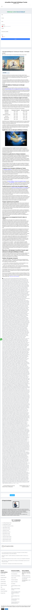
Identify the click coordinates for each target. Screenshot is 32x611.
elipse (5, 343)
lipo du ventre (4, 382)
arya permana (10, 288)
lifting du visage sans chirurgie (6, 378)
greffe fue (3, 354)
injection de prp (26, 370)
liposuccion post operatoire (25, 399)
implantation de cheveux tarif (21, 362)
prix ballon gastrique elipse (10, 422)
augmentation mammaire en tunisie (11, 292)
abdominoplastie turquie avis (17, 280)
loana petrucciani (14, 406)
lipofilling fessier (27, 383)
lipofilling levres (22, 385)
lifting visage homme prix (13, 380)
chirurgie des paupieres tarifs (20, 307)
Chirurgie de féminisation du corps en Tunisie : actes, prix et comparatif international (16, 558)
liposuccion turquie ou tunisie (11, 401)
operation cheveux (9, 413)
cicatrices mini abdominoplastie (10, 330)
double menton (23, 341)
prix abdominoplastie (12, 421)
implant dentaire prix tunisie (22, 358)
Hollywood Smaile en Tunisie (7, 539)
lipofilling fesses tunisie (20, 383)
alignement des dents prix (13, 287)
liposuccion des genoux (8, 393)
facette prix (20, 346)
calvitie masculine (13, 301)
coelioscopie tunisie (11, 333)
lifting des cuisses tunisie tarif (10, 377)
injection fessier (13, 371)
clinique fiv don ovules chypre (20, 332)
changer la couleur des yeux (20, 304)
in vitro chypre (26, 366)
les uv (10, 375)
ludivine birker (14, 407)
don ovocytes (13, 341)
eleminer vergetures (18, 342)
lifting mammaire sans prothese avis (16, 379)
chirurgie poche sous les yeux (14, 325)
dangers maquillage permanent (15, 339)
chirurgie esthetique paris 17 (12, 315)
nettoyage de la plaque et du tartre (14, 412)
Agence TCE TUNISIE (14, 581)
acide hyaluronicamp (8, 281)
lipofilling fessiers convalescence (13, 384)
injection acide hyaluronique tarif (7, 369)
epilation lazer (23, 344)
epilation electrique (10, 344)
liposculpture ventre (11, 389)
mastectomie (4, 409)
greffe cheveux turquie (24, 353)
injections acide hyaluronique (25, 372)
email (7, 343)
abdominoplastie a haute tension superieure (20, 278)
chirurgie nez (6, 324)
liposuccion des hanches (15, 393)
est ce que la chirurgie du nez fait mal (9, 345)
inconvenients (4, 367)
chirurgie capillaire (11, 305)
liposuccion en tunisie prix (8, 395)
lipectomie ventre (22, 381)
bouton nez (14, 300)
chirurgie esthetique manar (16, 313)
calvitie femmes (26, 300)
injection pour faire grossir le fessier (7, 372)
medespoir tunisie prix (22, 409)
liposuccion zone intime (20, 403)
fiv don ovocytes (26, 348)
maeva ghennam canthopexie (20, 407)
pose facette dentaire (15, 420)
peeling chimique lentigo (23, 416)
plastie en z (22, 419)
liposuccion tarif (4, 400)
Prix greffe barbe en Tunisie (7, 524)
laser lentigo (15, 374)
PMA (1, 587)
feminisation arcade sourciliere (22, 347)
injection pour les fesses (16, 372)
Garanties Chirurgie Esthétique (15, 575)
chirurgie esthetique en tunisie (8, 311)
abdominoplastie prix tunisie (15, 279)
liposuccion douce (22, 393)
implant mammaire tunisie (9, 361)
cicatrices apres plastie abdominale (7, 329)
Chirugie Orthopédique (4, 591)
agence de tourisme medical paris (23, 284)
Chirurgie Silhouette (3, 577)
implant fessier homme (10, 359)
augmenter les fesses (18, 295)
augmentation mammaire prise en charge (22, 292)
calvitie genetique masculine (6, 301)
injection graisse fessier (19, 371)
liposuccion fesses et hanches (12, 396)
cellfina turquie (22, 302)
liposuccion (24, 389)
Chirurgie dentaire (3, 581)
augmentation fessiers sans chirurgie (7, 291)
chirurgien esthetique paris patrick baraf (11, 327)
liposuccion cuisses (23, 391)
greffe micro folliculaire (9, 354)
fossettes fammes (11, 350)
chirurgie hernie (9, 322)
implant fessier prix (16, 359)
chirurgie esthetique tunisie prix (20, 319)
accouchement (24, 280)
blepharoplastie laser (22, 299)
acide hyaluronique (14, 281)
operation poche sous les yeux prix (7, 414)
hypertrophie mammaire (14, 356)
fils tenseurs (12, 348)
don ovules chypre (17, 341)
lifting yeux (17, 381)
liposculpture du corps (24, 388)
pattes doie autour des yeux (8, 416)
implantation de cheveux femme (12, 362)
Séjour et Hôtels (13, 577)
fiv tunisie (3, 349)
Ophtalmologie (3, 589)
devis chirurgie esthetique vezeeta (20, 340)
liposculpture (18, 388)
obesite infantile (26, 412)
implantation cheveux (21, 361)
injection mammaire (26, 371)
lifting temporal (7, 380)
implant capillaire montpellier (20, 357)
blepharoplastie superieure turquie (7, 300)
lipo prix (8, 382)
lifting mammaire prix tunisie (6, 379)
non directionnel (21, 412)
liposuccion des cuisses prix (20, 392)
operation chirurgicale (16, 413)
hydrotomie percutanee (14, 355)
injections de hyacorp (5, 373)
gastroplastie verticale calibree (17, 351)
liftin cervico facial (15, 375)
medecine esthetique (16, 409)
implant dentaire (15, 358)
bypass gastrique (20, 300)
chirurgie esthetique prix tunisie (17, 317)
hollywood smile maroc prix (6, 355)
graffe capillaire (4, 352)
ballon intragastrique (13, 297)
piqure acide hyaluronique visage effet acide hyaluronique (15, 418)
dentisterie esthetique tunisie (10, 340)
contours (23, 337)
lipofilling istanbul (17, 385)
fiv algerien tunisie (18, 348)
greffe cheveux (7, 353)
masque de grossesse (23, 408)
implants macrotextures (5, 366)
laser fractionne (10, 374)
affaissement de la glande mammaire (16, 283)
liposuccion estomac (15, 395)
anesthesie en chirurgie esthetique (22, 287)
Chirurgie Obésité (3, 583)
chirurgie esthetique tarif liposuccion (12, 318)
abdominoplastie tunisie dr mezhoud (7, 280)
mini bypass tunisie (18, 411)
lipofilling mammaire (10, 386)
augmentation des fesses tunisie (7, 290)
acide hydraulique (24, 282)
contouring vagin (19, 337)
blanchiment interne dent (15, 299)
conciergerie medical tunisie (6, 337)
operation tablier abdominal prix (22, 415)
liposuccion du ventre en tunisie (18, 394)
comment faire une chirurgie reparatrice (8, 335)
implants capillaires (18, 363)
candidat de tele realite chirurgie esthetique (22, 301)
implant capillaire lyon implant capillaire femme (9, 357)
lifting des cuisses (23, 376)
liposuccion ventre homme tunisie (16, 402)
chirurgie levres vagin (12, 323)
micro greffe (24, 410)
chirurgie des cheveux (17, 306)
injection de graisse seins (20, 370)
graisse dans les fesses (10, 352)
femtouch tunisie (4, 348)
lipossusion (20, 389)
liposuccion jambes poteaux (6, 398)
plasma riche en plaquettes (10, 419)
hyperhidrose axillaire (21, 355)
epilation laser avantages (16, 344)
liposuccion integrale (21, 397)
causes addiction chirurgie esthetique (13, 302)
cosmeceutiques (4, 338)
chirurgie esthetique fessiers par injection (19, 311)
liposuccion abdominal (8, 390)
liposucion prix (14, 404)
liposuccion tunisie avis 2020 (11, 400)
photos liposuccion (27, 417)
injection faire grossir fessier (6, 371)
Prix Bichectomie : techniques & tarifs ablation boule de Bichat (12, 563)
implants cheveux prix (8, 364)
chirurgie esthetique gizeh (13, 312)
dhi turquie (26, 340)
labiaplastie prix (24, 373)
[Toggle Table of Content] (8, 72)
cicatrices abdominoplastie (23, 328)
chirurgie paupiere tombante (21, 324)
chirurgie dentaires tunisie (10, 306)
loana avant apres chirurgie (17, 405)
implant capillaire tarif (10, 358)
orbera (29, 415)
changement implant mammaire (11, 304)
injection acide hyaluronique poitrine (24, 368)
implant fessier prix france (23, 359)
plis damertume (26, 419)
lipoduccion (4, 383)
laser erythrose (6, 374)
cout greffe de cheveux (17, 338)
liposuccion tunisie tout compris (20, 400)
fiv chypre (22, 348)
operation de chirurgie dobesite (23, 413)
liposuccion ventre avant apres (6, 402)
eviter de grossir (17, 345)
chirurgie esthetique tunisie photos (23, 318)
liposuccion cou (12, 391)
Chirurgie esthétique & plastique (17, 54)
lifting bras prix (20, 375)
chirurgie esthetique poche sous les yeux (14, 316)
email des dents (10, 343)
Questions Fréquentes (14, 579)
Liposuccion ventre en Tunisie (7, 536)
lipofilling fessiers (5, 384)
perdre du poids (14, 417)
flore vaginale (7, 349)
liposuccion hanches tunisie (14, 397)
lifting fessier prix (20, 378)
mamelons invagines (11, 408)
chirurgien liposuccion (20, 327)
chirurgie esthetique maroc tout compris (10, 314)
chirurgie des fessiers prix (12, 307)
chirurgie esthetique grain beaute (22, 312)
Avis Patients (13, 583)
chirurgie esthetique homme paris (7, 313)
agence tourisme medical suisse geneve (18, 286)
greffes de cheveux (19, 354)
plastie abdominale (17, 419)
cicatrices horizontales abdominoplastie (19, 329)
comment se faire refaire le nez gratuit (20, 336)
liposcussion (16, 389)
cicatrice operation (16, 328)
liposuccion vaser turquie (19, 401)
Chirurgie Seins (3, 575)
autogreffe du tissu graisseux (11, 296)
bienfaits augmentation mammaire (20, 298)
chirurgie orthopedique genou (13, 324)
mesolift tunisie (13, 410)
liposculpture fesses (5, 389)
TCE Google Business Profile (26, 577)
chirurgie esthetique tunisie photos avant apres (9, 319)
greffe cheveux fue (12, 353)
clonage (6, 333)
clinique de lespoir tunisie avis (12, 331)
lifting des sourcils (25, 377)
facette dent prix (8, 346)
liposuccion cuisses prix (12, 392)
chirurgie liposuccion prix (18, 323)
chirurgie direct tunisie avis (13, 308)
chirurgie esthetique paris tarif (21, 315)
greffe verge (14, 354)
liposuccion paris (7, 399)
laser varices (19, 374)
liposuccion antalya (20, 390)
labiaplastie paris (19, 373)
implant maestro (12, 360)
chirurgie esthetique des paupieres (15, 310)
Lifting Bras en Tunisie (6, 530)
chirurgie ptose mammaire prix (6, 326)
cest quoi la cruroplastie (15, 303)
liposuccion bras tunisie (5, 391)
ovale (3, 416)
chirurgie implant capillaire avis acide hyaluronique (19, 322)
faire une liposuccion (9, 347)
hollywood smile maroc (26, 354)
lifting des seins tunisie (18, 377)
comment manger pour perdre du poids (19, 335)
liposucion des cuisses (8, 404)
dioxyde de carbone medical (6, 341)
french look (21, 350)
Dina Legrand (10, 54)
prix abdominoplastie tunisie (19, 421)
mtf (26, 411)
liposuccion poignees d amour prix (16, 399)
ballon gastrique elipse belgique (20, 296)
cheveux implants (6, 305)
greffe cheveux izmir (18, 353)
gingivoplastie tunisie (25, 351)
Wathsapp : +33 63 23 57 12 (26, 575)
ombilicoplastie (4, 413)
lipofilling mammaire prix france (8, 387)
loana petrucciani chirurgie (21, 406)
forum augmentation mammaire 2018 (15, 349)
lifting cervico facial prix (8, 376)
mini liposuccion (23, 411)
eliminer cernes (23, 342)
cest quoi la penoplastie (22, 303)
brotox (17, 300)
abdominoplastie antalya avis (6, 279)
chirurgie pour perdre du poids (23, 325)
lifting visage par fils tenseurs (21, 380)
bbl (23, 297)
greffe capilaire (17, 352)
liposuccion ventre (25, 401)
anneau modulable (5, 288)
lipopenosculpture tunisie (12, 388)
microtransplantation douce (11, 411)
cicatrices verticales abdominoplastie (20, 330)
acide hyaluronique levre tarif (18, 282)
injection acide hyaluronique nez (13, 368)
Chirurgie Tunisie (24, 54)
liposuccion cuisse (17, 391)
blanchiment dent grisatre (8, 299)
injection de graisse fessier (12, 370)
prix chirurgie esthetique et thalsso (18, 423)
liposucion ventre (19, 404)
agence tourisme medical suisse (7, 286)
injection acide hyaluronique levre (20, 367)
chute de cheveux (10, 328)
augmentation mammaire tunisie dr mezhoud (15, 294)
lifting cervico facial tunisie (16, 376)
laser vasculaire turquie (24, 374)
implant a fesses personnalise (24, 356)
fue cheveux (26, 350)
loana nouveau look (9, 406)
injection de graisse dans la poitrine (17, 369)
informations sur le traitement (11, 367)
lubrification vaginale (8, 407)
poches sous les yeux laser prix (7, 420)
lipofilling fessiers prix (21, 384)
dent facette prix (22, 339)
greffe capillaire (21, 352)
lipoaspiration (11, 382)
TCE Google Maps (24, 578)
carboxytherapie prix (5, 302)
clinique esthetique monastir (11, 332)
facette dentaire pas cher (14, 346)
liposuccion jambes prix (14, 398)
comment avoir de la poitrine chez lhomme (21, 334)
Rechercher (12, 495)
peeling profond (9, 417)
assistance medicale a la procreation (17, 288)
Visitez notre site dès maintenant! (14, 276)
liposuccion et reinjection (22, 395)
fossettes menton (16, 350)
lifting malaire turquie (26, 378)
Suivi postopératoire (14, 573)
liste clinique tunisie (25, 404)
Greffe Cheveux (3, 579)
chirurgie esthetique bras (22, 309)
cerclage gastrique (8, 303)
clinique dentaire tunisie (20, 331)
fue (23, 350)
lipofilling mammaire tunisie (17, 387)
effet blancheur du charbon (11, 342)
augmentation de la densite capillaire (15, 289)
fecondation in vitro (15, 347)
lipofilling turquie (6, 388)
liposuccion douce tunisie (9, 394)
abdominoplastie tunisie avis (24, 279)
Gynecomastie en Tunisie (6, 533)
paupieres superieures (16, 416)
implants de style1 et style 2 (16, 364)
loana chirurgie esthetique (24, 405)
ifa (18, 356)
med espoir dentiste (9, 409)
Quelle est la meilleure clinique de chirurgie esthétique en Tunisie (15, 592)
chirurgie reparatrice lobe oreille (16, 326)
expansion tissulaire (23, 345)
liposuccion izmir (27, 397)
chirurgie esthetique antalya (21, 308)
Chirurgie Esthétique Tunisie (16, 521)
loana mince (4, 406)
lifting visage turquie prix (12, 381)
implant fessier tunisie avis (6, 360)
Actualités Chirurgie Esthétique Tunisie (16, 2)
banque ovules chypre (20, 297)
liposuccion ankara (14, 390)
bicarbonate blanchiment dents (10, 298)
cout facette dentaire (10, 338)
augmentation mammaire (17, 291)
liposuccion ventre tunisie (6, 403)
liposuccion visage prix (13, 403)
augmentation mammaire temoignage (18, 293)
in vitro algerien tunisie (20, 366)
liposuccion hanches (7, 397)
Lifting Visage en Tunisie (6, 527)
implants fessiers (4, 365)
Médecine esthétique (4, 585)
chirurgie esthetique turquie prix (9, 321)
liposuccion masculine (21, 398)
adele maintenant (7, 283)
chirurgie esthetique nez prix (20, 314)
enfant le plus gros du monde (17, 343)
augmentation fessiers (24, 290)
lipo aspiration (27, 381)
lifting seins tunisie (24, 379)
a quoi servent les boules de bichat (8, 278)
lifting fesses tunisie (15, 378)
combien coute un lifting (17, 333)
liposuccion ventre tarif (25, 402)
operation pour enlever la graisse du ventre (19, 414)
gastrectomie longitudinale (8, 351)
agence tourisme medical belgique (24, 285)
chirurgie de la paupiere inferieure (19, 305)
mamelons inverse (17, 408)
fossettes (6, 350)
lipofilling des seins (9, 383)
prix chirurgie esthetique (9, 423)
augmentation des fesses (24, 289)
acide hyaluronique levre (9, 282)
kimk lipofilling (15, 373)
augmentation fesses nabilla (16, 290)
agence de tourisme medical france (13, 284)
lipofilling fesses (14, 383)
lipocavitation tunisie (25, 382)
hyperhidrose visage (8, 356)
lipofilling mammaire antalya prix (17, 386)
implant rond (15, 361)
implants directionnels (24, 364)
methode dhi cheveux (19, 410)
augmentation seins (11, 295)
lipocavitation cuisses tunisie (17, 382)
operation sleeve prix (15, 415)
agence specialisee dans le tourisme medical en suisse (10, 285)
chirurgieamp (23, 326)
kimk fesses (10, 373)
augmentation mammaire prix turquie (7, 293)
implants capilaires (12, 363)
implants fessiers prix (19, 365)
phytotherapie (4, 418)
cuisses (9, 339)
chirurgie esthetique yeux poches (19, 321)
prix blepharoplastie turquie (18, 422)
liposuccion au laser (26, 390)
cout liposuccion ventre (24, 338)
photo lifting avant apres (20, 417)
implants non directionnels (13, 366)
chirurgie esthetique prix (9, 317)
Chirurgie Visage (3, 573)
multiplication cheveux (5, 412)
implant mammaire (18, 360)
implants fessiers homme (11, 365)
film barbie (9, 348)
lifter (12, 375)
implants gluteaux (24, 365)
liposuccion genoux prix (20, 396)
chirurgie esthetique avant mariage (13, 309)
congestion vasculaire (14, 337)
